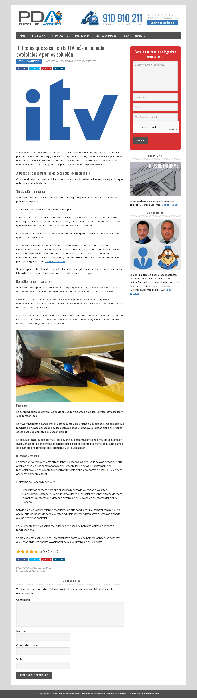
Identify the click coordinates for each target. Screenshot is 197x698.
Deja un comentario (29, 61)
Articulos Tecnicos (40, 568)
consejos (40, 571)
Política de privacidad (93, 693)
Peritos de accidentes (44, 18)
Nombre (21, 631)
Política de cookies (116, 693)
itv (47, 571)
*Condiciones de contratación (143, 693)
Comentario (23, 599)
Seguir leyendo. (170, 204)
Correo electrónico (27, 645)
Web (19, 659)
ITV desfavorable (55, 261)
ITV (110, 470)
